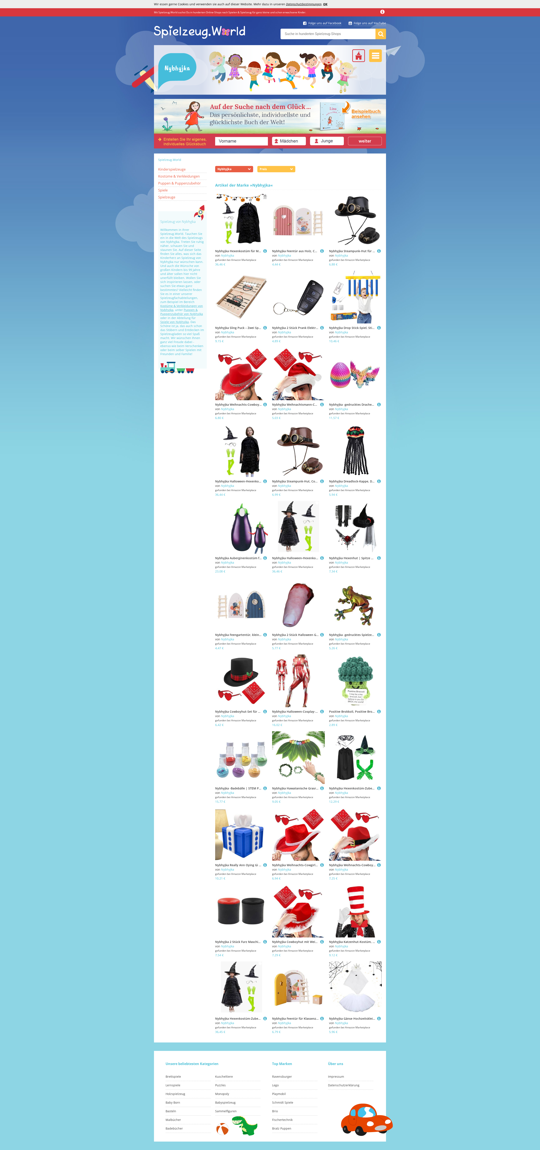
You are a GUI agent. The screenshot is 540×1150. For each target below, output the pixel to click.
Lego (275, 1085)
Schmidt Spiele (282, 1102)
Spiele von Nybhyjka (174, 322)
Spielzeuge (166, 197)
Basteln (171, 1111)
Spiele (163, 190)
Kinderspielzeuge (172, 169)
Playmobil (279, 1094)
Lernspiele (173, 1085)
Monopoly (222, 1094)
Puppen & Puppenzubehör (179, 183)
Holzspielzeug (175, 1094)
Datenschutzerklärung (343, 1085)
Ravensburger (282, 1077)
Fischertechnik (282, 1120)
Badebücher (174, 1128)
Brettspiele (173, 1077)
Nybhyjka (227, 255)
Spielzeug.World (169, 160)
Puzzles (220, 1085)
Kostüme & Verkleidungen (179, 176)
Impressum (336, 1077)
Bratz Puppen (281, 1128)
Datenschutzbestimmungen (303, 4)
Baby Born (173, 1102)
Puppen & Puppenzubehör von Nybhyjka (181, 312)
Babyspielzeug (225, 1102)
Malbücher (173, 1120)
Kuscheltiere (224, 1077)
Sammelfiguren (226, 1111)
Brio (275, 1111)
